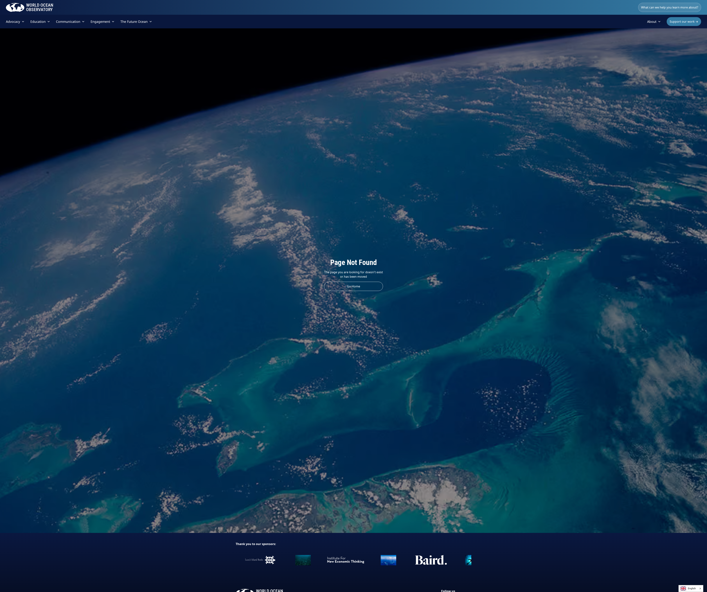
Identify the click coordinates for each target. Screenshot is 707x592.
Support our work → (684, 22)
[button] (15, 21)
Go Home (353, 286)
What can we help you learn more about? (669, 7)
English (692, 588)
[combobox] (690, 588)
